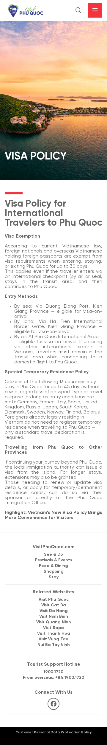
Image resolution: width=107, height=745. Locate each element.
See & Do (53, 554)
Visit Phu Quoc (54, 599)
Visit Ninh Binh (53, 616)
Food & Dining (53, 566)
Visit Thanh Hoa (53, 633)
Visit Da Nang (54, 611)
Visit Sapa (53, 628)
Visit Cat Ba (53, 605)
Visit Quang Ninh (53, 622)
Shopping (54, 571)
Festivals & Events (53, 560)
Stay (54, 577)
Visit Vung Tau (53, 639)
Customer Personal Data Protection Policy (53, 732)
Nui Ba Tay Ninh (53, 645)
